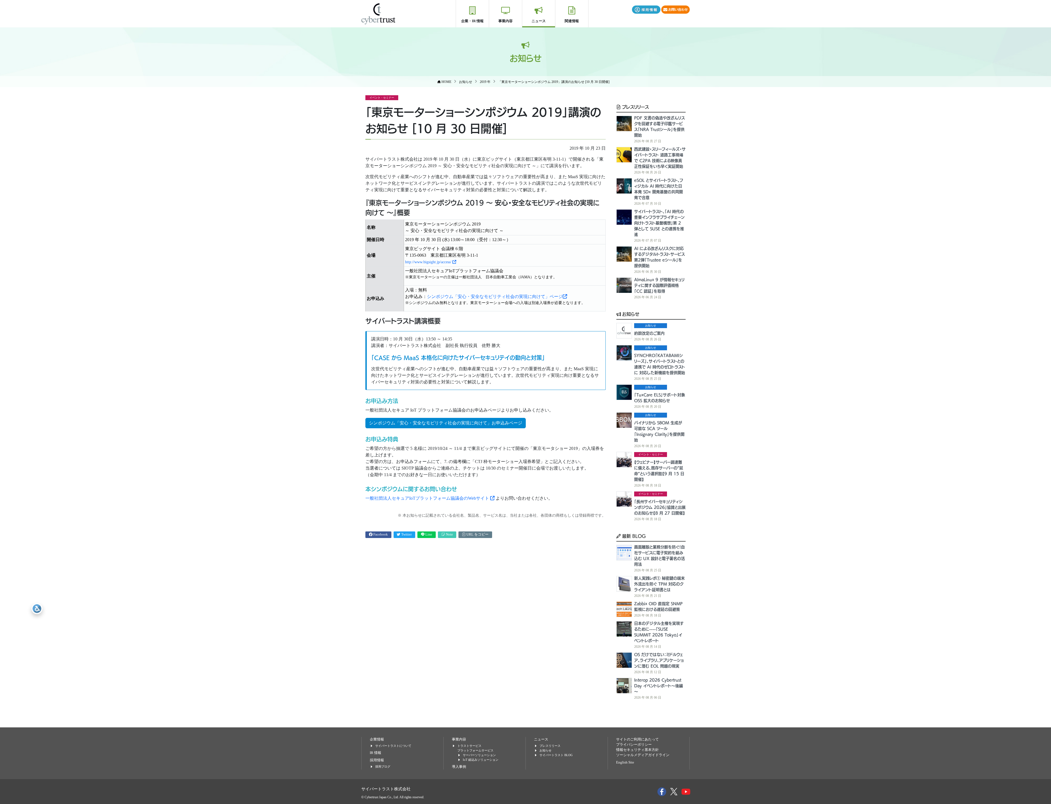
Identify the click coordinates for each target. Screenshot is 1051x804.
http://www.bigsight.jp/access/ (428, 262)
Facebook (380, 534)
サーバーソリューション (479, 755)
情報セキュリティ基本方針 (637, 750)
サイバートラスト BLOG (556, 755)
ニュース (539, 21)
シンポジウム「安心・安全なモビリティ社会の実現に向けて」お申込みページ (445, 423)
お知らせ (630, 314)
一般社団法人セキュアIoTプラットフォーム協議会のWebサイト (427, 498)
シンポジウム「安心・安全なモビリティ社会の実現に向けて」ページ (495, 296)
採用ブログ (382, 766)
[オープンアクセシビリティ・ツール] (36, 608)
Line (428, 534)
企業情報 (377, 739)
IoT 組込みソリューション (480, 759)
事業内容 (505, 21)
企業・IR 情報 (472, 21)
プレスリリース (635, 107)
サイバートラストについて (393, 745)
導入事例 (459, 767)
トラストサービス (469, 745)
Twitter (406, 534)
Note (449, 534)
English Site (625, 762)
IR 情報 (375, 753)
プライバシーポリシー (634, 745)
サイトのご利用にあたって (637, 739)
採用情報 (377, 760)
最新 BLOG (633, 536)
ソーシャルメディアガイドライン (642, 755)
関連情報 (572, 21)
